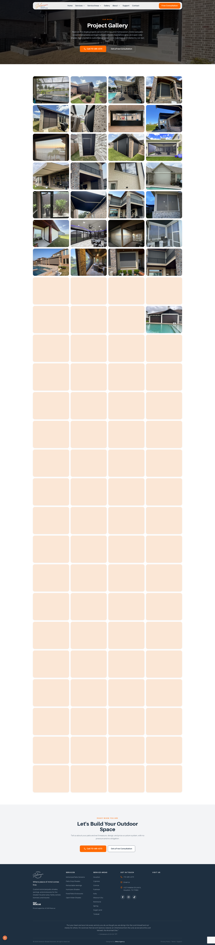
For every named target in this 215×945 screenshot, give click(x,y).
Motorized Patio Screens (75, 877)
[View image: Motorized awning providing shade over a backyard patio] (89, 262)
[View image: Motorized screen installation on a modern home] (126, 147)
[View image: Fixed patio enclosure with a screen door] (164, 204)
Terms (173, 942)
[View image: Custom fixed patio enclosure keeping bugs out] (126, 176)
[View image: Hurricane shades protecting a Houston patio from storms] (126, 262)
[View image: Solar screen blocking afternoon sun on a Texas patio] (126, 118)
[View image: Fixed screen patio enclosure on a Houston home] (89, 147)
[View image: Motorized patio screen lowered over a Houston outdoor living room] (51, 262)
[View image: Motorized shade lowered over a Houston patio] (164, 290)
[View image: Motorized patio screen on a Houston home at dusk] (51, 290)
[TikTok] (134, 897)
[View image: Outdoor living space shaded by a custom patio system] (126, 290)
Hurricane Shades (73, 889)
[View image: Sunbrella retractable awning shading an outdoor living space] (164, 118)
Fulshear (96, 889)
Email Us (127, 882)
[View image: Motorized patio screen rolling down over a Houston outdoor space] (164, 147)
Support (126, 5)
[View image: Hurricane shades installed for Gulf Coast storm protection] (126, 233)
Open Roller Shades (73, 897)
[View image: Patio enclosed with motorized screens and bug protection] (164, 176)
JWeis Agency (120, 942)
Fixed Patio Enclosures (74, 893)
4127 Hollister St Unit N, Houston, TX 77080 (132, 888)
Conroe (96, 885)
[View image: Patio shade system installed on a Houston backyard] (164, 463)
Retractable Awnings (74, 885)
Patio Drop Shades (73, 881)
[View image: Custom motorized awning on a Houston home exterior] (51, 176)
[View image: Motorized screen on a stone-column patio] (51, 204)
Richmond (97, 902)
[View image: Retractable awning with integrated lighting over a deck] (89, 204)
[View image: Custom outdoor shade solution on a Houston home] (51, 319)
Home (70, 5)
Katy (95, 893)
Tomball (96, 914)
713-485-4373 (129, 877)
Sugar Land (97, 910)
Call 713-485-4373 (94, 49)
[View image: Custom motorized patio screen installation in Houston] (89, 290)
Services (79, 5)
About (115, 5)
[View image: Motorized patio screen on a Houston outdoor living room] (51, 89)
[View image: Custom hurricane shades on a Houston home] (164, 262)
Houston (96, 877)
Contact (135, 5)
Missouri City (98, 897)
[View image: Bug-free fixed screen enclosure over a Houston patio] (51, 118)
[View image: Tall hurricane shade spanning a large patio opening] (51, 147)
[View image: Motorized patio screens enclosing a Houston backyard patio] (89, 89)
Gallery (107, 5)
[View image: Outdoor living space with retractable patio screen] (51, 233)
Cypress (96, 881)
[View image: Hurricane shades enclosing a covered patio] (126, 204)
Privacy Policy (165, 942)
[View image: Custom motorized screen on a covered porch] (89, 118)
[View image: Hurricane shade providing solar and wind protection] (89, 176)
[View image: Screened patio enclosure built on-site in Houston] (164, 233)
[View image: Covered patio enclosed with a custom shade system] (89, 319)
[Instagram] (128, 897)
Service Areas (93, 5)
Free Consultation (170, 5)
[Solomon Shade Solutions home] (41, 5)
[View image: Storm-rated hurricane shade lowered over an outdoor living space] (164, 89)
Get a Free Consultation (121, 49)
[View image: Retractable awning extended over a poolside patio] (89, 233)
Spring (95, 906)
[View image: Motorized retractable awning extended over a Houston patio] (126, 89)
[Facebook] (122, 897)
